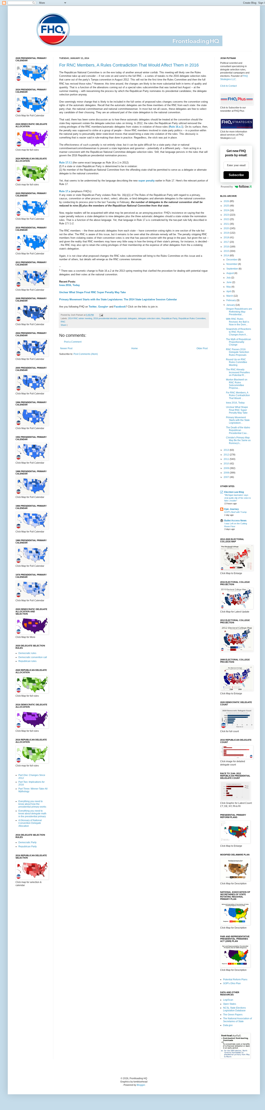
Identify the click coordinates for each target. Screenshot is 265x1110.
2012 (227, 454)
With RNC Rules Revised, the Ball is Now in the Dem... (237, 322)
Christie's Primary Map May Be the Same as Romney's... (238, 440)
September (232, 268)
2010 (227, 463)
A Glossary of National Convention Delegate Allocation (30, 823)
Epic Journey (231, 509)
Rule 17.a (64, 191)
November (232, 264)
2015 (227, 251)
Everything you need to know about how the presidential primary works (32, 804)
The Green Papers (232, 1014)
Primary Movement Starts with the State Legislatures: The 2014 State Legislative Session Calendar (118, 299)
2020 (227, 228)
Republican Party (169, 318)
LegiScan (228, 1000)
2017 (227, 242)
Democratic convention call (32, 657)
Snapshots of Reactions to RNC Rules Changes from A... (238, 332)
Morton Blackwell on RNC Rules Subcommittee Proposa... (236, 383)
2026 (227, 201)
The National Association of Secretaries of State (237, 1020)
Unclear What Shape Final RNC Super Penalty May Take (92, 292)
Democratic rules (27, 653)
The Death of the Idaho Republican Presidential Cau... (238, 430)
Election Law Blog (234, 492)
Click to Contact (228, 86)
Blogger (141, 1085)
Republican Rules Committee (192, 318)
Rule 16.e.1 (176, 126)
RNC (63, 321)
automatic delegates (127, 318)
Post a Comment (72, 341)
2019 (227, 233)
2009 (227, 468)
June (229, 282)
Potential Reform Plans (235, 979)
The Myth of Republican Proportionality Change (238, 342)
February (231, 300)
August (230, 273)
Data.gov (228, 1025)
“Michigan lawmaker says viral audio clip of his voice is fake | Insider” (237, 498)
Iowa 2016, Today (69, 285)
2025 (227, 205)
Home (134, 348)
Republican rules (27, 661)
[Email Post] (101, 315)
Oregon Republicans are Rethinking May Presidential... (239, 312)
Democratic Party (27, 842)
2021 (227, 224)
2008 (227, 472)
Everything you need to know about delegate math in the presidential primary (32, 813)
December (232, 259)
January (231, 305)
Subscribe (236, 175)
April (229, 291)
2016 (227, 246)
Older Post (202, 348)
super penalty (146, 180)
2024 (227, 210)
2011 (227, 459)
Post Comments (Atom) (86, 354)
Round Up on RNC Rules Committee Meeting (236, 362)
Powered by (227, 186)
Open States (229, 1004)
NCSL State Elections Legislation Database (234, 1009)
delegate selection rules (149, 318)
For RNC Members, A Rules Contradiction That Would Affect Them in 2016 (129, 65)
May (228, 286)
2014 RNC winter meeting (80, 318)
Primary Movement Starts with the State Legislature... (238, 420)
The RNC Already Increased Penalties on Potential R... (238, 372)
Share (63, 325)
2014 (227, 255)
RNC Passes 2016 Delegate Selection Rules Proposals (237, 352)
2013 (227, 450)
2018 (227, 237)
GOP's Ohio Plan (232, 983)
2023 (227, 214)
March (230, 296)
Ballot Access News (235, 520)
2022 (227, 219)
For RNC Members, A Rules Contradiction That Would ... (238, 395)
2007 (227, 477)
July (228, 277)
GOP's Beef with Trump (235, 512)
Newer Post (66, 348)
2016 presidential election (105, 318)
